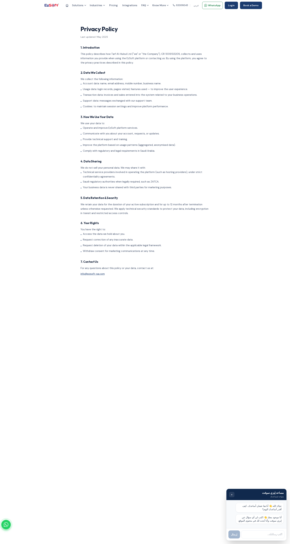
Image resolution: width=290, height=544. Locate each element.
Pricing (113, 5)
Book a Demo (251, 5)
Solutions (77, 5)
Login (231, 5)
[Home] (67, 5)
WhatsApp (214, 5)
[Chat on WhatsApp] (6, 524)
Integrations (129, 5)
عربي (196, 5)
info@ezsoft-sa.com (93, 274)
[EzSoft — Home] (51, 5)
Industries (96, 5)
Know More (159, 5)
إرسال (234, 534)
